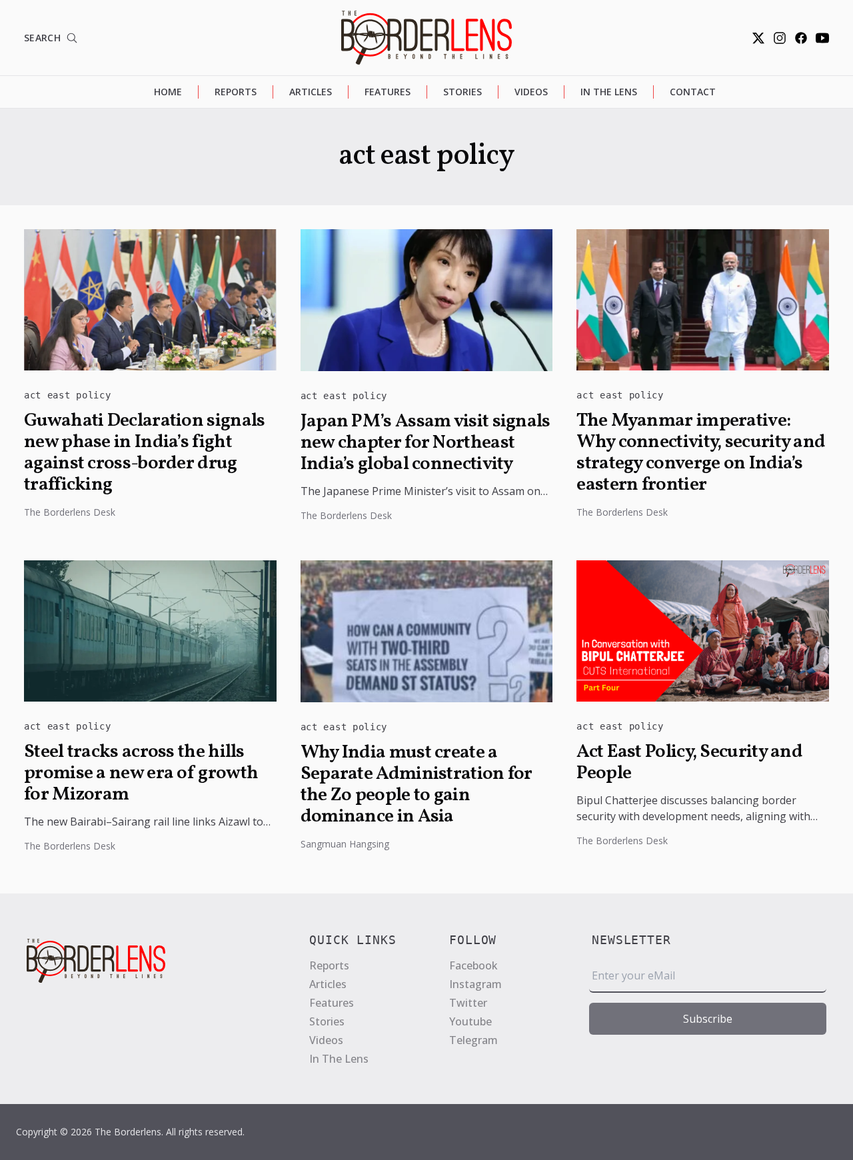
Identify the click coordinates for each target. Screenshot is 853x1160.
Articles (310, 91)
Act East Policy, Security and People (689, 763)
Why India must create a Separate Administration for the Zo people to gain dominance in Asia (416, 785)
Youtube (470, 1021)
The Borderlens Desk (69, 512)
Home (168, 91)
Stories (462, 91)
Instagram (475, 984)
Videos (531, 91)
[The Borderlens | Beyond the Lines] (426, 38)
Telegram (473, 1040)
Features (388, 91)
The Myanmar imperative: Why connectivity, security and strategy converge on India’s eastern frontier (700, 453)
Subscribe (707, 1018)
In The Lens (608, 91)
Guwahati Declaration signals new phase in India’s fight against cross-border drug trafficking (144, 453)
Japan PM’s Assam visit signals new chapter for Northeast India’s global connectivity (425, 443)
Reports (236, 91)
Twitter (468, 1002)
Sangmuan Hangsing (345, 844)
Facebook (473, 965)
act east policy (67, 395)
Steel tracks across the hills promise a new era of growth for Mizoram (141, 774)
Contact (693, 91)
